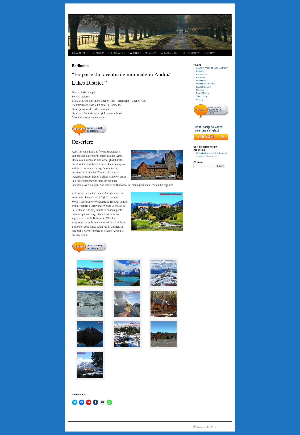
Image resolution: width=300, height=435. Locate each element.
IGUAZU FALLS (80, 53)
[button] (90, 273)
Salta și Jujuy (201, 96)
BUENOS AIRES (116, 53)
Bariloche (200, 71)
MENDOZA (150, 53)
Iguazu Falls (201, 80)
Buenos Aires (201, 74)
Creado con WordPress (206, 426)
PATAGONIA (98, 53)
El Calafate (200, 77)
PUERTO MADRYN (190, 53)
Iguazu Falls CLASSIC (205, 83)
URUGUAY (209, 53)
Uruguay (199, 99)
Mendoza (200, 89)
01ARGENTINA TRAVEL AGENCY (212, 68)
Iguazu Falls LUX (203, 86)
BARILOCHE (135, 53)
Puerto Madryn (202, 93)
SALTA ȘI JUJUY (168, 53)
